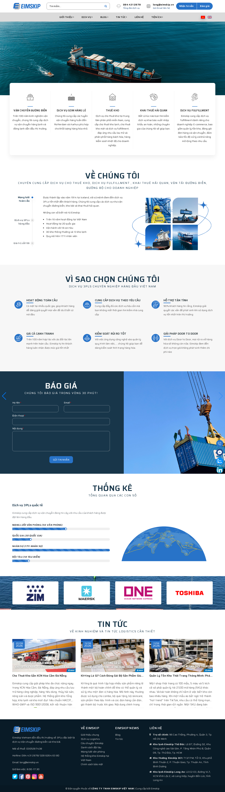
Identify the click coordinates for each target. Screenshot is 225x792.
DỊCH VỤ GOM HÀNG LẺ (71, 110)
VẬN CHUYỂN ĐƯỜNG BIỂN (30, 110)
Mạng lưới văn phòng (93, 752)
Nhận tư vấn (186, 6)
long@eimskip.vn (163, 4)
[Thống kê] (164, 532)
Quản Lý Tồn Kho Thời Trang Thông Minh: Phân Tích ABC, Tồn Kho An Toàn (130, 675)
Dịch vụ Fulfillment (194, 110)
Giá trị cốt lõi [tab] (22, 243)
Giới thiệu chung (90, 735)
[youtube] (41, 776)
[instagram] (34, 776)
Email (67, 403)
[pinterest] (28, 776)
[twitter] (15, 776)
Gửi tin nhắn (61, 460)
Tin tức (121, 17)
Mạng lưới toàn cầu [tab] (24, 199)
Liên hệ (139, 17)
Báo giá (205, 6)
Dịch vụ (87, 17)
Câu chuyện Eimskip (92, 743)
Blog (103, 17)
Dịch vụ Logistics (90, 739)
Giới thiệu (66, 17)
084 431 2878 (132, 4)
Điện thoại (18, 416)
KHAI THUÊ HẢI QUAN (153, 110)
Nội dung (18, 428)
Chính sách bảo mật (92, 764)
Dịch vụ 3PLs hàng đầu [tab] (22, 221)
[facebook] (21, 776)
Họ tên (16, 403)
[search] (106, 6)
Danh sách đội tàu (91, 747)
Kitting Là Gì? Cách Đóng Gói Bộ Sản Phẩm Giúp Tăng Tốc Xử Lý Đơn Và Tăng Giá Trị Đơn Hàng (74, 675)
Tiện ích (156, 17)
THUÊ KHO (112, 110)
